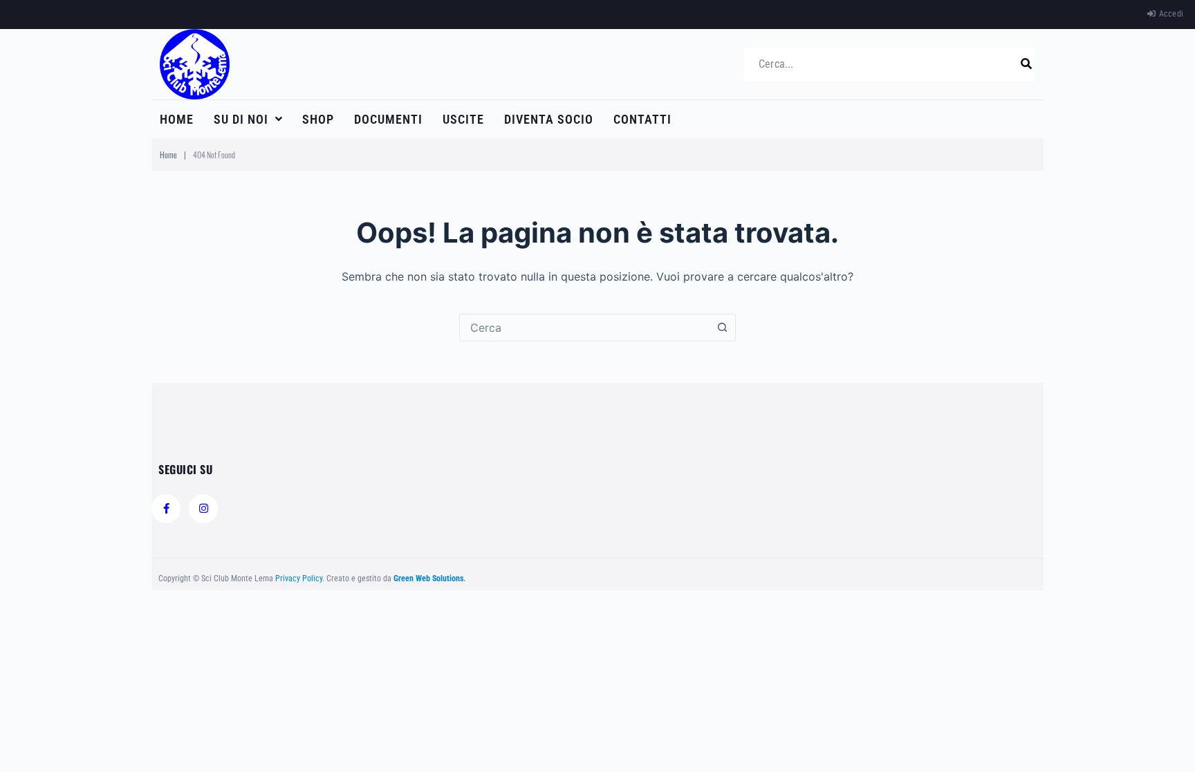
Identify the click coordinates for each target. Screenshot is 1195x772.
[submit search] (1026, 63)
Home (168, 154)
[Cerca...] (884, 64)
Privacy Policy (298, 578)
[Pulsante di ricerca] (722, 327)
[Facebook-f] (165, 508)
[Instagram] (203, 508)
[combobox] (584, 327)
